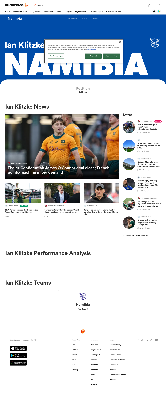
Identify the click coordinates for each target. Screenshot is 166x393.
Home (74, 345)
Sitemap (75, 369)
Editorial (113, 379)
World (93, 374)
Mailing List (95, 355)
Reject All (93, 56)
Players (69, 11)
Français (94, 384)
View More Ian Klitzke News (134, 235)
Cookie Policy (115, 355)
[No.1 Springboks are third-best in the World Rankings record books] (23, 201)
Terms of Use (115, 350)
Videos (74, 365)
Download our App (113, 11)
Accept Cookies (111, 56)
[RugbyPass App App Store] (32, 348)
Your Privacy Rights (56, 56)
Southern (94, 369)
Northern (94, 364)
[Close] (120, 42)
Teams (59, 11)
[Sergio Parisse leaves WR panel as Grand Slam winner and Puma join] (101, 201)
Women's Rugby (96, 11)
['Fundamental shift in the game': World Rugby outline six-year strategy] (62, 201)
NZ (92, 379)
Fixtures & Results (20, 11)
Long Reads (35, 11)
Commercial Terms (117, 360)
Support (113, 369)
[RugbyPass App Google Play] (32, 356)
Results (74, 355)
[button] (73, 18)
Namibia (15, 18)
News (7, 11)
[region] (83, 51)
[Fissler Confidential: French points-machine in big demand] (62, 146)
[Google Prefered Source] (32, 363)
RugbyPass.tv (96, 350)
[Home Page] (16, 5)
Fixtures (75, 350)
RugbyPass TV (80, 11)
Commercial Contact (118, 374)
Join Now (94, 345)
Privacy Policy (115, 345)
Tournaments (48, 11)
